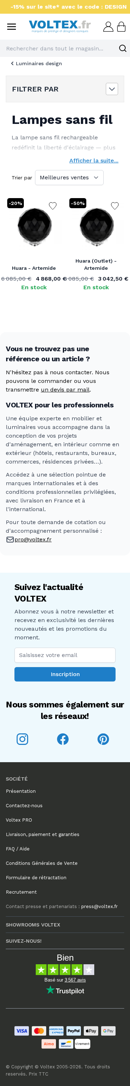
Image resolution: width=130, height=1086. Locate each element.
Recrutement (21, 892)
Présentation (21, 791)
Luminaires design (39, 63)
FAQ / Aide (18, 849)
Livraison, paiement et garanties (42, 834)
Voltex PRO (19, 820)
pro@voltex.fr (33, 539)
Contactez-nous (24, 805)
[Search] (123, 48)
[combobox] (65, 48)
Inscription (65, 674)
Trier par (22, 177)
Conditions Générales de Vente (42, 863)
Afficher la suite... (93, 160)
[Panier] (120, 26)
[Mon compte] (107, 26)
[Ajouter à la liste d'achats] (52, 206)
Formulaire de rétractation (36, 877)
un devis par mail (65, 389)
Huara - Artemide (34, 268)
